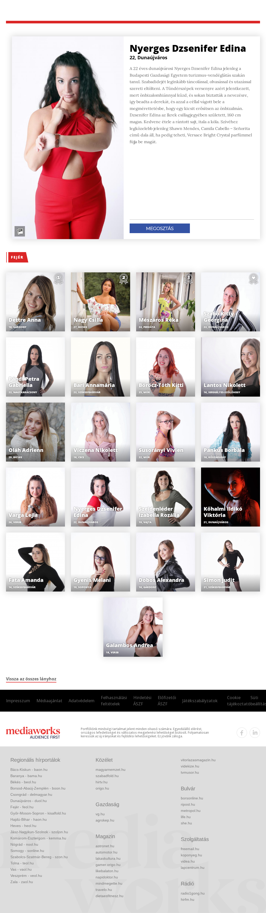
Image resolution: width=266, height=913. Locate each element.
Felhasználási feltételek (114, 701)
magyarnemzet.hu (110, 769)
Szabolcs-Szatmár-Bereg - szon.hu (39, 857)
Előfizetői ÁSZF (167, 701)
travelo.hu (104, 890)
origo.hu (102, 788)
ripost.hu (188, 804)
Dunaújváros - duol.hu (28, 801)
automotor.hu (106, 852)
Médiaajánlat (49, 701)
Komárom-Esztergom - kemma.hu (38, 838)
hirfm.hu (187, 899)
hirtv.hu (102, 782)
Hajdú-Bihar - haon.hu (28, 819)
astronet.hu (105, 846)
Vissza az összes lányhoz (31, 679)
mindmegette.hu (109, 883)
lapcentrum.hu (192, 867)
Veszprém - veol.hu (26, 875)
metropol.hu (191, 811)
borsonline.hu (192, 798)
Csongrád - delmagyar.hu (31, 794)
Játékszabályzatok (200, 701)
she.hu (186, 823)
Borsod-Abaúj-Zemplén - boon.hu (37, 788)
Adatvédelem (82, 701)
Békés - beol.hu (23, 782)
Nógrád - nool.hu (24, 844)
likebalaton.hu (107, 871)
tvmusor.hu (190, 772)
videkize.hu (190, 766)
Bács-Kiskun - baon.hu (29, 769)
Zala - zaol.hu (21, 882)
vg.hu (100, 814)
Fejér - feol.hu (22, 807)
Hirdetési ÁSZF (142, 701)
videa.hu (188, 861)
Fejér (17, 257)
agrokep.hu (105, 820)
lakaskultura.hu (108, 858)
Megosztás (160, 228)
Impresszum (18, 701)
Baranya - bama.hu (26, 776)
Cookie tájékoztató (238, 701)
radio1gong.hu (193, 893)
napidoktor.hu (107, 877)
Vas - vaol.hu (21, 869)
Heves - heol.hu (23, 826)
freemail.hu (190, 849)
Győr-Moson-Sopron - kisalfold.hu (38, 813)
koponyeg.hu (191, 855)
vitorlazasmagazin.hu (198, 760)
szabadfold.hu (107, 776)
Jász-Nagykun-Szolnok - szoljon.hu (39, 832)
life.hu (186, 817)
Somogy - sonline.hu (27, 851)
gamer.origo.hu (108, 865)
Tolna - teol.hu (22, 863)
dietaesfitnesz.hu (109, 896)
